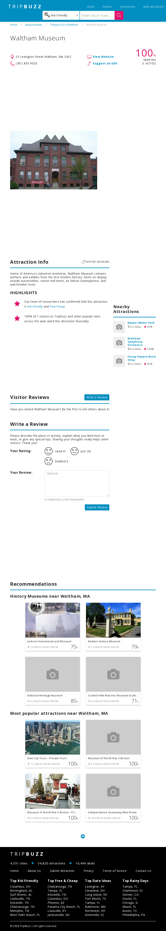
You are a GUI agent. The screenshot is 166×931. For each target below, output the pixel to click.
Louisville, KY (57, 911)
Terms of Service (115, 871)
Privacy (89, 871)
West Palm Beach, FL (25, 915)
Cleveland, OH (95, 890)
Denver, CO (130, 894)
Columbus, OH (20, 886)
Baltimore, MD (95, 907)
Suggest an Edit (105, 63)
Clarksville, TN (20, 899)
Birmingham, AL (21, 890)
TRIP (25, 6)
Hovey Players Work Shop (142, 358)
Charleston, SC (132, 890)
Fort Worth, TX (95, 899)
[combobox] (61, 15)
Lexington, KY (94, 886)
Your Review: (21, 472)
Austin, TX (129, 911)
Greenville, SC (94, 915)
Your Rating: (20, 451)
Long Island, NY (96, 894)
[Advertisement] (83, 98)
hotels (107, 6)
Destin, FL (129, 899)
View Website (103, 57)
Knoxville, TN (19, 903)
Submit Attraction (62, 871)
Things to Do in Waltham (64, 24)
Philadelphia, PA (133, 915)
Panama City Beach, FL (64, 907)
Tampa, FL (55, 890)
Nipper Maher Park (141, 322)
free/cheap (57, 306)
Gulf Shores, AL (21, 894)
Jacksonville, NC (59, 915)
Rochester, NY (95, 911)
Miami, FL (129, 907)
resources (127, 6)
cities (91, 6)
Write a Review (96, 397)
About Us (34, 871)
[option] (53, 160)
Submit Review (97, 507)
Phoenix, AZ (56, 903)
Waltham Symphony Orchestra (135, 342)
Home (13, 24)
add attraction (153, 6)
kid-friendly (35, 306)
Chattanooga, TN (22, 907)
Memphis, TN (19, 911)
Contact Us (143, 871)
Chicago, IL (130, 903)
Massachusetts (33, 24)
